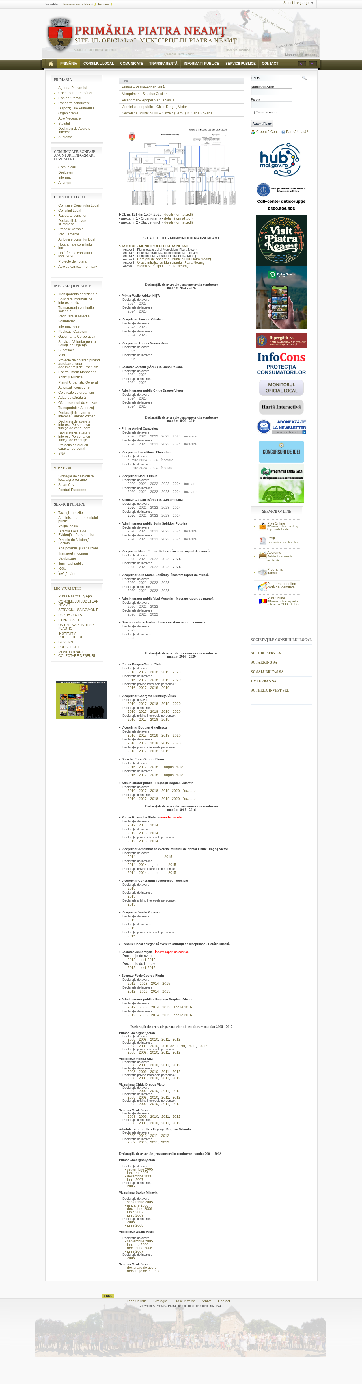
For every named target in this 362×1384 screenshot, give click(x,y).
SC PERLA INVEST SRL (270, 690)
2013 (143, 841)
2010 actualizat (172, 1046)
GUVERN (65, 642)
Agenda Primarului (72, 88)
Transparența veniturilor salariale (76, 309)
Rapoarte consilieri (72, 215)
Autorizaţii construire (74, 387)
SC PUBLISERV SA (266, 653)
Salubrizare (67, 558)
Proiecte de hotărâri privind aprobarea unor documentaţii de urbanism (79, 364)
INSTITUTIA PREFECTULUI (70, 635)
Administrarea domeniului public (78, 519)
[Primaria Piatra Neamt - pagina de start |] (51, 63)
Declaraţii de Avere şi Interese (74, 130)
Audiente (65, 137)
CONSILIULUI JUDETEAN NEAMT (78, 603)
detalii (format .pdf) (178, 214)
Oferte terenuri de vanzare (78, 402)
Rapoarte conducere (74, 103)
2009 (141, 1039)
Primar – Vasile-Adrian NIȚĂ (143, 87)
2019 (165, 672)
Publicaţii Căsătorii (72, 331)
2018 (154, 672)
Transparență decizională (78, 294)
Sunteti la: (52, 4)
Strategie (160, 1301)
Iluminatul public (70, 563)
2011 (164, 1039)
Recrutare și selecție (74, 316)
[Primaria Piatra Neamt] (141, 35)
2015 (168, 857)
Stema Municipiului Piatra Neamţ (162, 266)
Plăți (61, 355)
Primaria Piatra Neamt (78, 4)
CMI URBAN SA (264, 681)
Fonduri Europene (72, 489)
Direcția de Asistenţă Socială (74, 541)
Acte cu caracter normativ (77, 266)
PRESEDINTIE (69, 647)
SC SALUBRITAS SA (267, 671)
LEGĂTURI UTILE (67, 588)
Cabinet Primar (69, 98)
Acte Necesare (69, 118)
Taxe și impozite (70, 512)
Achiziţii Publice (70, 377)
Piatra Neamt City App (75, 596)
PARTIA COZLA (70, 615)
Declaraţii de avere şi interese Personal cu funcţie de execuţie (74, 437)
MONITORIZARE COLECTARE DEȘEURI (77, 654)
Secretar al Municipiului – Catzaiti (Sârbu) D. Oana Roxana (167, 113)
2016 (131, 672)
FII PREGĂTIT (68, 620)
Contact (224, 1301)
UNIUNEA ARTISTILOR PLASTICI (76, 626)
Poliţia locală (68, 526)
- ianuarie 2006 (133, 1173)
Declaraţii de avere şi (72, 222)
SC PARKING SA (264, 662)
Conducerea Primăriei (75, 93)
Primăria (103, 4)
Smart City (66, 484)
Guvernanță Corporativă (76, 336)
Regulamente (68, 234)
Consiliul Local (69, 210)
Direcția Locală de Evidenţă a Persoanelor (76, 533)
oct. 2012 (148, 960)
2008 (130, 1039)
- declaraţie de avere (138, 1268)
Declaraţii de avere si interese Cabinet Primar (76, 414)
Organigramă (68, 113)
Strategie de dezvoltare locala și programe (76, 478)
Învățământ (66, 573)
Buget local (67, 350)
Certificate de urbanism (76, 392)
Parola (255, 99)
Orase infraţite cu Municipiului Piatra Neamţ (170, 263)
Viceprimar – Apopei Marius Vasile (148, 100)
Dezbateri (65, 172)
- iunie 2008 (131, 1216)
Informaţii (65, 177)
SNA (61, 453)
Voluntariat (66, 321)
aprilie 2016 (183, 1007)
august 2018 (173, 767)
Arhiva (207, 1301)
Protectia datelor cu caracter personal (73, 446)
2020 (177, 672)
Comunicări (67, 167)
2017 (143, 680)
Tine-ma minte (266, 112)
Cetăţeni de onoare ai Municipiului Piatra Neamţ (174, 259)
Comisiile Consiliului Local (78, 205)
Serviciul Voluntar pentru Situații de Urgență (77, 343)
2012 (130, 825)
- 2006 (127, 1186)
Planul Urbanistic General (78, 382)
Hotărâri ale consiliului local (75, 246)
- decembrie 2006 (135, 1176)
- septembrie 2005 (136, 1169)
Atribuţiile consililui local (76, 239)
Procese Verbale (71, 229)
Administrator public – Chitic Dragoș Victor (154, 107)
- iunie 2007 (131, 1180)
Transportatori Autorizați (76, 408)
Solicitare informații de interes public (75, 301)
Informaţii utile (69, 326)
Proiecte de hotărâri (73, 261)
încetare (189, 791)
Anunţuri (64, 182)
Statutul (64, 123)
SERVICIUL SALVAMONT (78, 610)
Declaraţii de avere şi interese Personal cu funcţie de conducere (74, 425)
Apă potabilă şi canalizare (78, 548)
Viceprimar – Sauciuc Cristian (145, 94)
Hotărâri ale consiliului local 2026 (75, 254)
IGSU (62, 568)
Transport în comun (73, 553)
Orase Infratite (184, 1301)
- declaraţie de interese (139, 1271)
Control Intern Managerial (78, 372)
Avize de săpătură (72, 397)
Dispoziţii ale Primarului (76, 108)
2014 (154, 825)
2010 (153, 1039)
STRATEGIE (63, 468)
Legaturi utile (137, 1301)
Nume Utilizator (262, 86)
